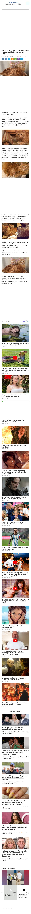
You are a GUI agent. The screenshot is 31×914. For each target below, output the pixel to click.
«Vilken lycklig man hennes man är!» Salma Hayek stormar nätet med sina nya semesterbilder (15, 827)
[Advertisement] (15, 29)
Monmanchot (13, 2)
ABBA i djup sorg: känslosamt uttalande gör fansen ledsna (12, 728)
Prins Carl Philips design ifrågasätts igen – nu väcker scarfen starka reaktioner (14, 777)
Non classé (18, 56)
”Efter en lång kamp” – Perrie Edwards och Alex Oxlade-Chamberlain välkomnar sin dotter (15, 752)
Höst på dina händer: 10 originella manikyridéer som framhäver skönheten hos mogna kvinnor (14, 802)
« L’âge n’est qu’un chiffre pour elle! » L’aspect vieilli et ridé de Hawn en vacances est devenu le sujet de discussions (15, 853)
